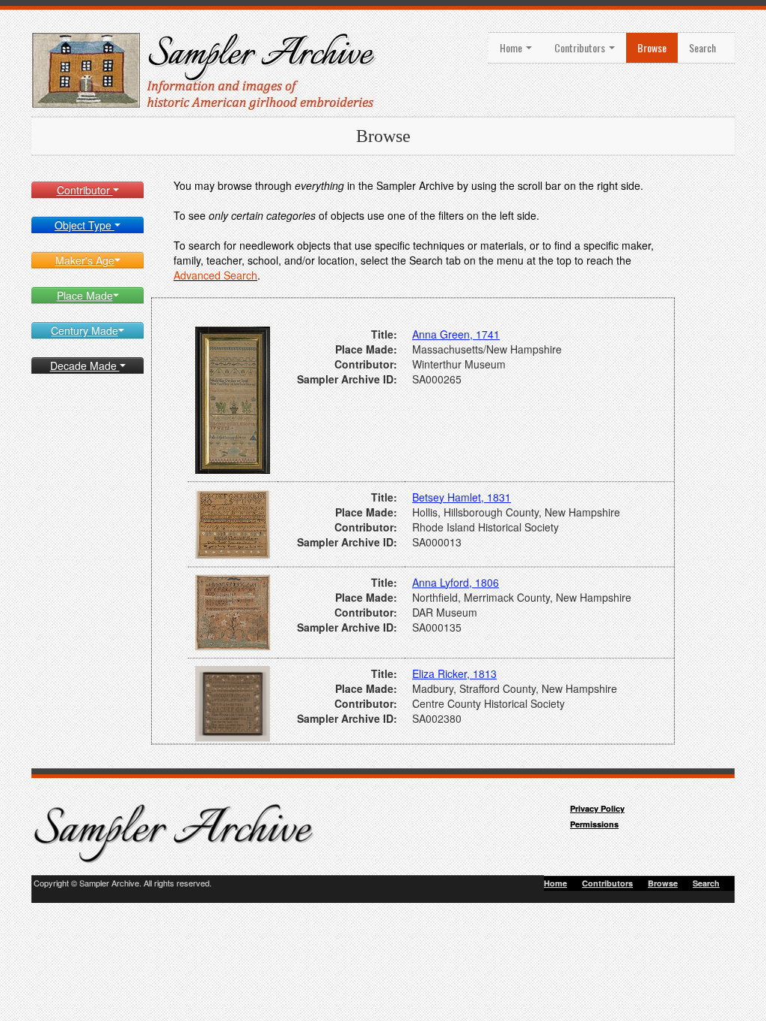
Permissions (594, 824)
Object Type (84, 225)
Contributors (580, 47)
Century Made (84, 330)
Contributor (85, 189)
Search (702, 47)
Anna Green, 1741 (456, 334)
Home (512, 47)
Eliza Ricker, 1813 (454, 673)
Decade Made (85, 365)
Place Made (85, 295)
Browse (652, 47)
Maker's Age (84, 260)
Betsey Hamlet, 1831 (461, 497)
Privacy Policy (597, 808)
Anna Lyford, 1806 (455, 582)
